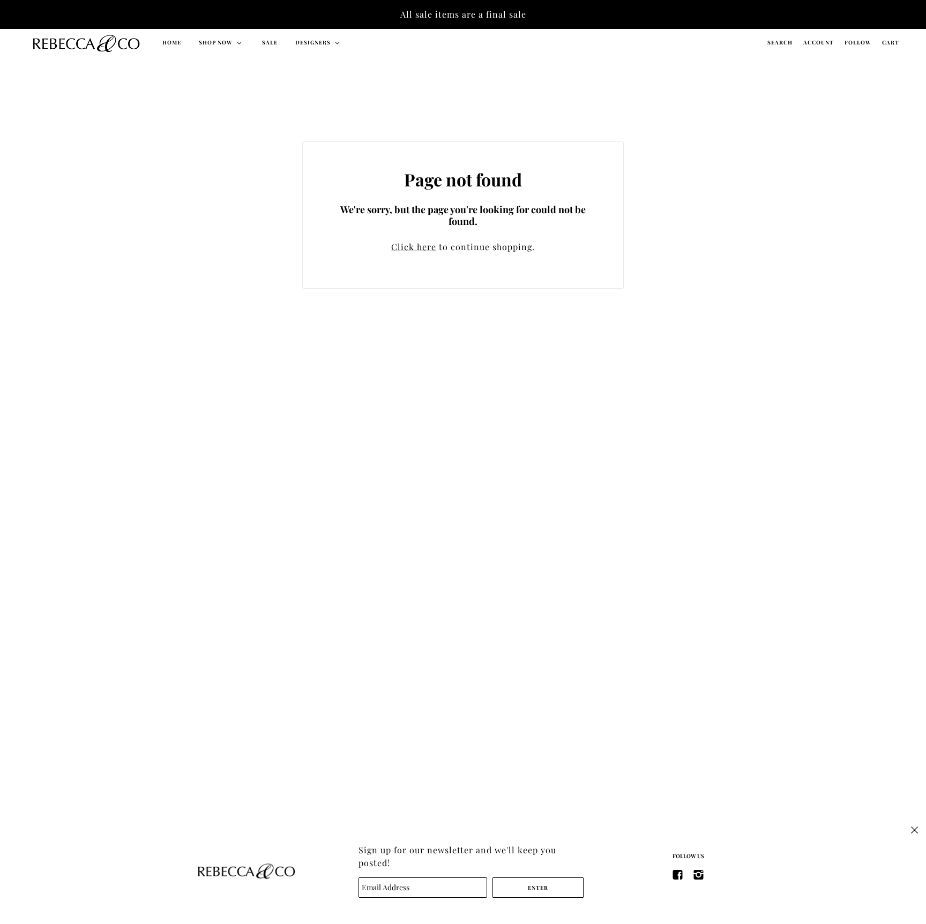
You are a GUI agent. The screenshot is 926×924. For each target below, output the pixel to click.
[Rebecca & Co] (86, 42)
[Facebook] (678, 873)
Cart (890, 42)
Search (780, 42)
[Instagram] (699, 873)
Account (818, 42)
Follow (858, 42)
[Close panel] (914, 829)
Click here (413, 246)
